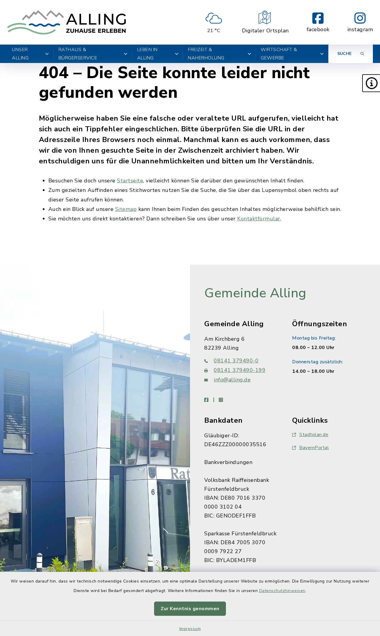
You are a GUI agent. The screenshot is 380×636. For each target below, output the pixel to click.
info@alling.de (232, 379)
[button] (371, 83)
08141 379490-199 (239, 370)
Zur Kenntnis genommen (190, 608)
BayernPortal (314, 447)
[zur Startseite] (66, 22)
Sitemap (126, 209)
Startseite (130, 180)
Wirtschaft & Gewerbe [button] (279, 53)
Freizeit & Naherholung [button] (206, 53)
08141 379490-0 (236, 360)
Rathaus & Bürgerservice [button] (77, 53)
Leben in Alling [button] (147, 53)
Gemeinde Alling (255, 293)
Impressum (190, 629)
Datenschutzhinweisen (282, 591)
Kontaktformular (258, 218)
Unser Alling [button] (20, 53)
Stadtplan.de (313, 434)
